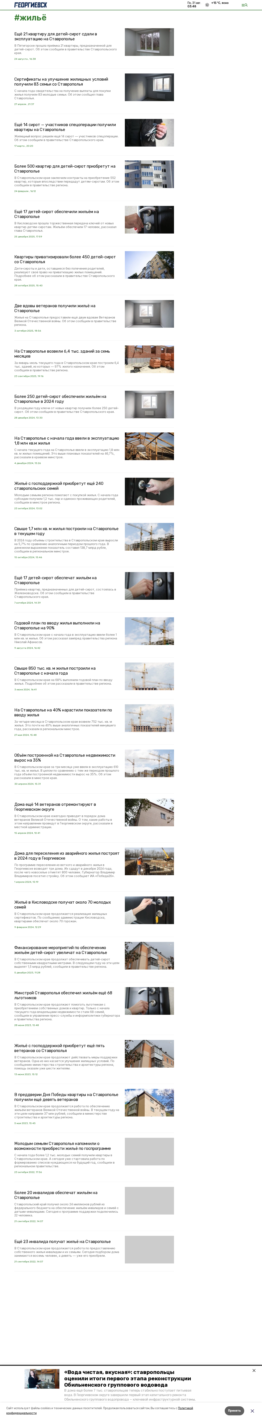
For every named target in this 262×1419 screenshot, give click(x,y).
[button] (42, 1379)
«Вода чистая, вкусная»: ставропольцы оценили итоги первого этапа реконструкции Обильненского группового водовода (127, 1378)
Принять (234, 1410)
